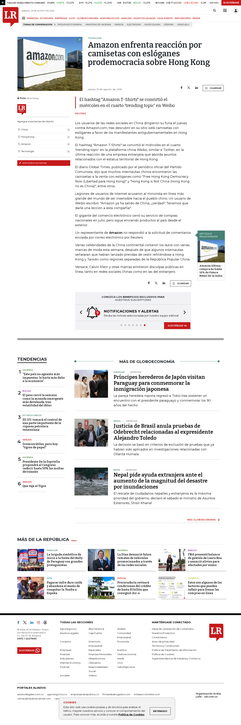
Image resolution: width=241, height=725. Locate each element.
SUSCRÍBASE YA (177, 325)
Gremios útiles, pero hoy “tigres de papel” (40, 445)
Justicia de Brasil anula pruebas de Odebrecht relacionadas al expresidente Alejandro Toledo (163, 432)
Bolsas (27, 391)
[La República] (11, 17)
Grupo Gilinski (152, 24)
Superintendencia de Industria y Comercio (176, 658)
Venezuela (183, 24)
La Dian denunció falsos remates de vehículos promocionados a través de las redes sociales (134, 560)
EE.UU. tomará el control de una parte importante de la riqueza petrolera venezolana (42, 425)
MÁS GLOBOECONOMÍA (201, 519)
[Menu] (24, 18)
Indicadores (67, 658)
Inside (120, 658)
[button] (80, 313)
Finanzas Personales (100, 654)
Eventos (121, 650)
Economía (123, 641)
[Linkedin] (196, 88)
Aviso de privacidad (163, 641)
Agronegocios (68, 628)
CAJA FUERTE (165, 18)
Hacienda (28, 370)
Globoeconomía (126, 654)
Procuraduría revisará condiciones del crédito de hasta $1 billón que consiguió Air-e (134, 588)
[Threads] (46, 623)
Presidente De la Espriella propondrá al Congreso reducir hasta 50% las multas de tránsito (43, 467)
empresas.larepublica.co (85, 694)
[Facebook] (181, 88)
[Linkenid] (33, 623)
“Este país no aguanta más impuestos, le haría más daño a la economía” (44, 377)
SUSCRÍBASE (231, 2)
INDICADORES (182, 18)
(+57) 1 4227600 (27, 638)
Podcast (65, 667)
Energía (119, 24)
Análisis (27, 439)
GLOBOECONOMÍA (87, 18)
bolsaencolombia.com (147, 694)
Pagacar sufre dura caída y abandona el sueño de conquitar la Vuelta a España (64, 588)
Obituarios (95, 662)
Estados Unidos (32, 415)
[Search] (214, 10)
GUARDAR (215, 88)
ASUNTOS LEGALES (144, 18)
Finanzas (65, 654)
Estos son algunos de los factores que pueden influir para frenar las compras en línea (205, 588)
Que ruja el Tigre (34, 486)
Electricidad (134, 24)
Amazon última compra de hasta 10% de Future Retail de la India (210, 270)
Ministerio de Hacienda (98, 24)
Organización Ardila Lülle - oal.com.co (208, 695)
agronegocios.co (57, 694)
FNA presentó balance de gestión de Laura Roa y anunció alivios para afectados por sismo (205, 560)
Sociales (65, 675)
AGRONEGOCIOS (109, 18)
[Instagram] (40, 623)
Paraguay (52, 550)
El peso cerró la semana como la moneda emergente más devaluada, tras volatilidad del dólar (43, 400)
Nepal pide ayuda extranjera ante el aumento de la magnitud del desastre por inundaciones (160, 481)
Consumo (65, 641)
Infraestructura (97, 658)
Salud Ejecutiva (126, 667)
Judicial (121, 578)
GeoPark (169, 24)
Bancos (192, 550)
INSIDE (196, 18)
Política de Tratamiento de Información (174, 650)
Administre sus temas (34, 162)
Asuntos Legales (69, 633)
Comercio (193, 578)
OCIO (72, 18)
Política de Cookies (131, 714)
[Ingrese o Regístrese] (235, 10)
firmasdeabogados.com (116, 694)
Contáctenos (159, 637)
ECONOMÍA (46, 18)
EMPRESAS (61, 18)
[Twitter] (188, 88)
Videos (93, 675)
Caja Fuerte (95, 633)
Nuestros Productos (163, 633)
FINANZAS (32, 18)
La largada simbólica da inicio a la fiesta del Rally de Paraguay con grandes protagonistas (65, 560)
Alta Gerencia (96, 628)
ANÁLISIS (126, 18)
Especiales (95, 650)
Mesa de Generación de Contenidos (172, 628)
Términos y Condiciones (165, 645)
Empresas (65, 650)
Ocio (49, 578)
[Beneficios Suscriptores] (225, 11)
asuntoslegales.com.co (30, 694)
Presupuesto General (70, 24)
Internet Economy (70, 662)
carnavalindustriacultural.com (34, 698)
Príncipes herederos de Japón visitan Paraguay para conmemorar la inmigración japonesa (159, 383)
